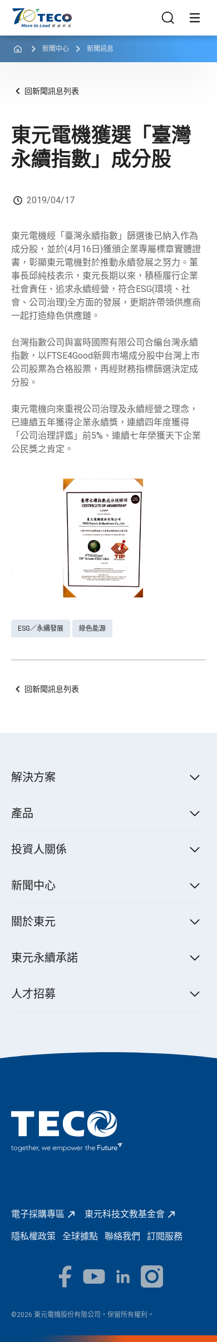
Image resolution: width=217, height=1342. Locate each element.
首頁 (20, 13)
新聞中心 (55, 49)
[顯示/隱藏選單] (195, 18)
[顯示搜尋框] (168, 18)
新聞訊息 (100, 49)
